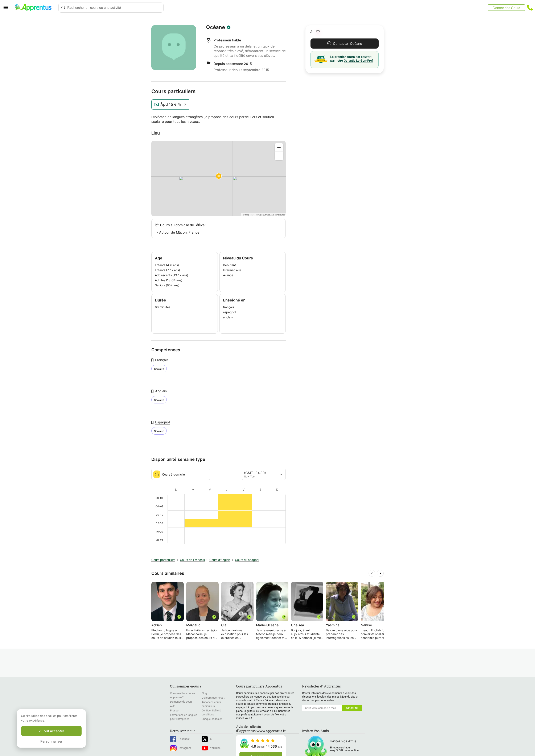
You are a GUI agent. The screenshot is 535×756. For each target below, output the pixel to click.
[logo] (35, 7)
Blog (204, 693)
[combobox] (111, 8)
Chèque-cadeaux (212, 718)
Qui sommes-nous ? (213, 697)
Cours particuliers (163, 560)
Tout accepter (52, 731)
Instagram (185, 747)
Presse (174, 710)
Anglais (161, 391)
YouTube (215, 747)
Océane (215, 27)
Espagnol (162, 422)
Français (161, 360)
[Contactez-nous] (530, 8)
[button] (318, 31)
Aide (172, 706)
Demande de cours (181, 701)
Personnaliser (51, 741)
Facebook (184, 738)
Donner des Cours (506, 7)
